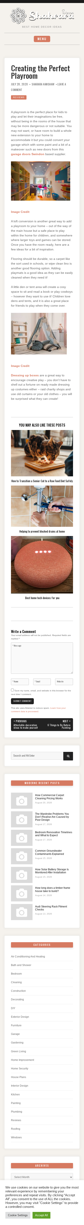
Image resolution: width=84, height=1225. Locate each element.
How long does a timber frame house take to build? (52, 889)
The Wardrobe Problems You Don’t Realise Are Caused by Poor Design (52, 817)
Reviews (19, 97)
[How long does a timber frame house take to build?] (22, 893)
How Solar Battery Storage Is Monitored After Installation (52, 871)
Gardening (17, 1042)
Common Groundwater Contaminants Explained (49, 852)
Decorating (17, 999)
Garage (15, 1034)
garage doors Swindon (27, 154)
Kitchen (15, 1094)
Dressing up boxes (25, 375)
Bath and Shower (21, 965)
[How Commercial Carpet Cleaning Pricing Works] (22, 801)
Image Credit (20, 212)
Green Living (18, 1051)
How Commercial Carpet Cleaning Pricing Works (49, 797)
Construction (18, 990)
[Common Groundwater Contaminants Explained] (22, 856)
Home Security (19, 1068)
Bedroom (16, 973)
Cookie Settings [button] (18, 1215)
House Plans (18, 1077)
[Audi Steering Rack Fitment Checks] (22, 912)
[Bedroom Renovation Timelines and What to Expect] (22, 838)
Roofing (15, 1128)
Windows (16, 1137)
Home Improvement (22, 1059)
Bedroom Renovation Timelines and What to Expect (53, 834)
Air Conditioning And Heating (28, 956)
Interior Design (19, 1085)
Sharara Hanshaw (43, 84)
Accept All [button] (41, 1215)
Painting (16, 1103)
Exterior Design (20, 1016)
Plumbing (16, 1111)
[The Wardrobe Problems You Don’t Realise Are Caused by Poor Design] (22, 819)
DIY (13, 1008)
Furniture (16, 1025)
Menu (42, 38)
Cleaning (16, 982)
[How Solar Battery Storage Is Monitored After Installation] (22, 875)
